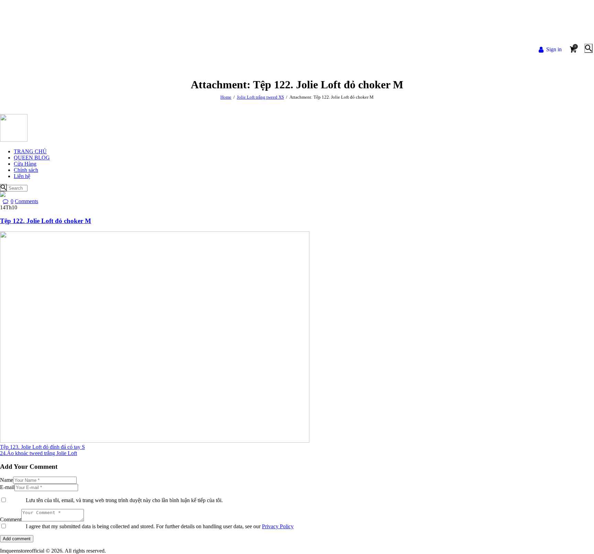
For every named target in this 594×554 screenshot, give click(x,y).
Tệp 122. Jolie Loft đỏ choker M (45, 220)
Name (6, 480)
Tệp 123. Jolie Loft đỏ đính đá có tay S (42, 447)
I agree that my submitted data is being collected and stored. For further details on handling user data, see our (160, 526)
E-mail (7, 487)
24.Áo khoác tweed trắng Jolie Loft (38, 453)
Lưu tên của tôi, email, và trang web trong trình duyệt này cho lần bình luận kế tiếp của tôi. (124, 500)
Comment (10, 519)
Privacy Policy (278, 526)
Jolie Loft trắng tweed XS (260, 97)
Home (225, 97)
